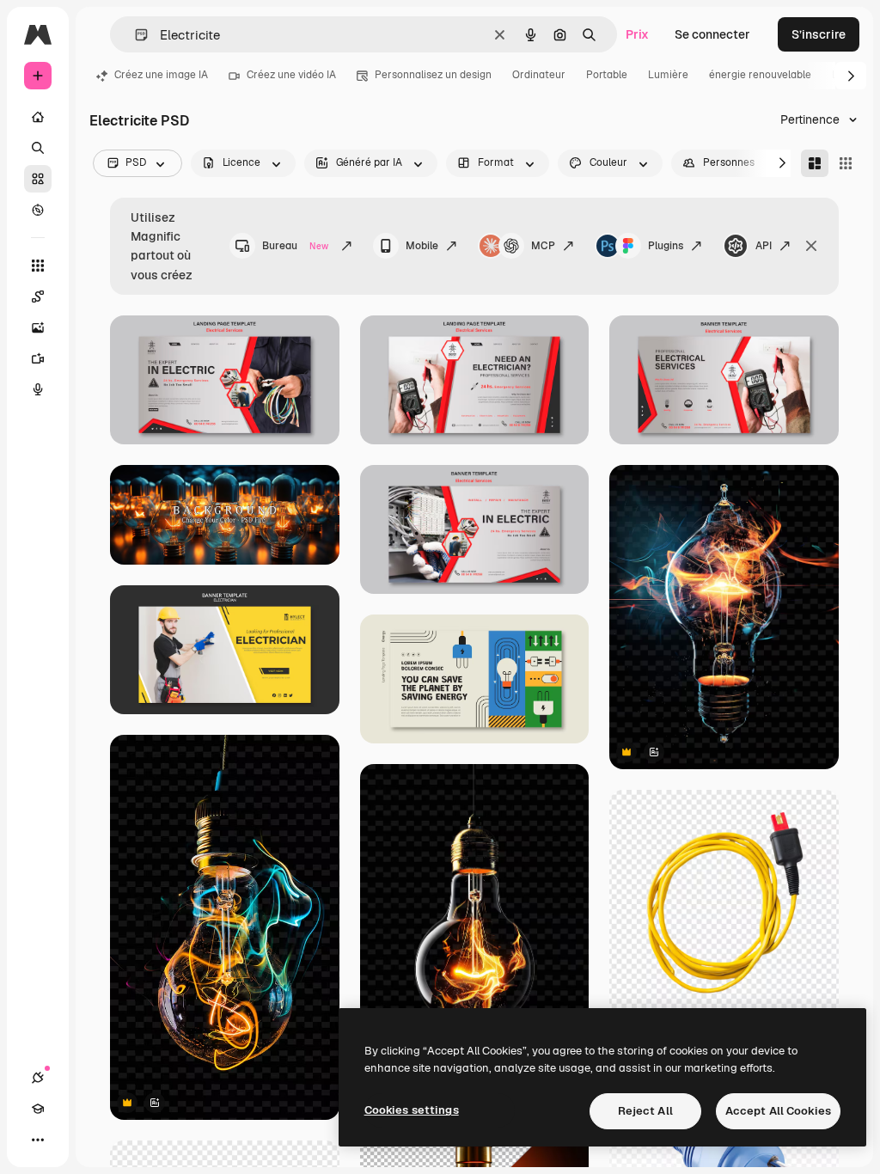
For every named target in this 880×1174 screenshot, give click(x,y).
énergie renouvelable (760, 75)
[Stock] (38, 179)
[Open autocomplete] (134, 34)
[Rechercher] (38, 148)
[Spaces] (38, 296)
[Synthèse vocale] (38, 389)
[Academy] (38, 1108)
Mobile (422, 246)
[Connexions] (38, 1077)
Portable (606, 75)
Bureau (295, 246)
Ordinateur (538, 75)
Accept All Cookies (778, 1111)
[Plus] (38, 1139)
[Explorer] (38, 209)
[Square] (845, 163)
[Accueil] (38, 117)
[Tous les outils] (38, 265)
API (763, 246)
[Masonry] (814, 163)
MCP (543, 246)
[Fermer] (811, 246)
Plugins (665, 246)
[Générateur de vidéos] (38, 358)
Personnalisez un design (433, 75)
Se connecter (712, 34)
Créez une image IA (161, 75)
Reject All (645, 1111)
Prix (637, 34)
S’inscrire (818, 34)
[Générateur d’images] (38, 327)
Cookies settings (411, 1110)
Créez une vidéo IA (291, 75)
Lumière (668, 75)
